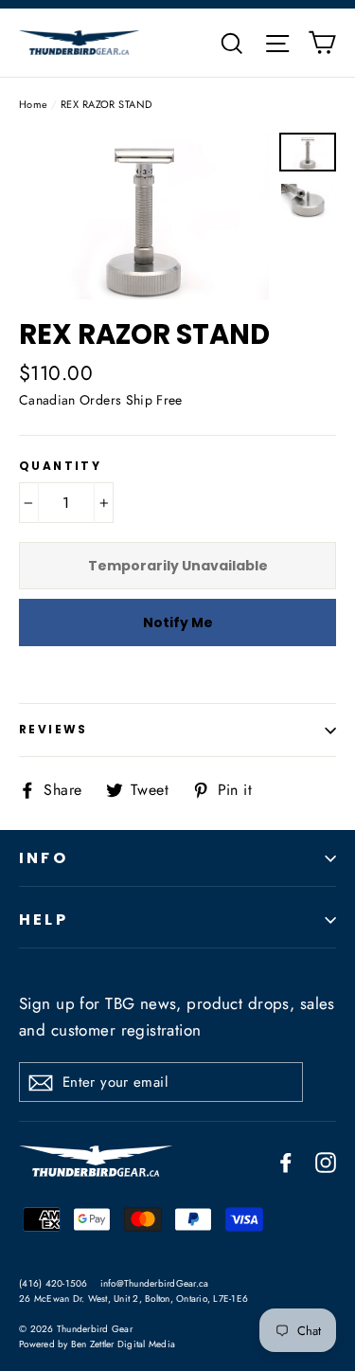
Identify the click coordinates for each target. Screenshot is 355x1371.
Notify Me (178, 622)
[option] (144, 216)
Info (43, 858)
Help (43, 919)
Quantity (60, 466)
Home (33, 104)
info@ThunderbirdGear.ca (154, 1283)
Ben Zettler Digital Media (123, 1344)
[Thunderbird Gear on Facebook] (285, 1161)
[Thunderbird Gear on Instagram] (325, 1161)
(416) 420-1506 (53, 1283)
